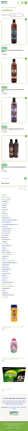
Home (2, 7)
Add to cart (4, 48)
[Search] (25, 178)
